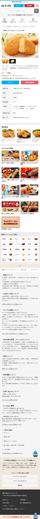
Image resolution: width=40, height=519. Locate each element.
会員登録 (29, 5)
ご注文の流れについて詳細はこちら (12, 453)
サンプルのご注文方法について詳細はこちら (14, 333)
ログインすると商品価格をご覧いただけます (20, 15)
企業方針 (20, 485)
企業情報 (22, 500)
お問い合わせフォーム (8, 421)
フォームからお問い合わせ (9, 400)
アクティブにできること (20, 481)
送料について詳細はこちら (9, 368)
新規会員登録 (29, 82)
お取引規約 (5, 503)
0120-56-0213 (24, 298)
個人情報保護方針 (25, 503)
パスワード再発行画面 (12, 412)
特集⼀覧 (23, 269)
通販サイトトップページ (9, 269)
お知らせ (5, 500)
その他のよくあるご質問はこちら (11, 424)
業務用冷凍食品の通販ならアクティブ (15, 509)
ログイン (18, 5)
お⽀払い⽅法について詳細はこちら (12, 304)
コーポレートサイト (8, 506)
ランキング (34, 269)
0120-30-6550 (17, 418)
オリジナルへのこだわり (20, 476)
